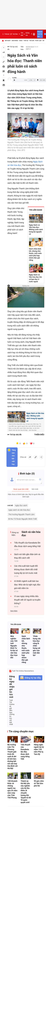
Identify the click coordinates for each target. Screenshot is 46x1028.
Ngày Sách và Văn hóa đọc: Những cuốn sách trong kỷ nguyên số (36, 229)
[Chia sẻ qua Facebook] (30, 457)
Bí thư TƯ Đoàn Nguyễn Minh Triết (22, 519)
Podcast (7, 34)
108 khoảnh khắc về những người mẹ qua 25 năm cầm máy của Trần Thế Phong (12, 789)
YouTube (15, 34)
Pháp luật (38, 40)
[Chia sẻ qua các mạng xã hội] (41, 457)
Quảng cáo (27, 34)
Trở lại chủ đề (12, 48)
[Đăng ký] (30, 677)
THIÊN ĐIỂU (39, 434)
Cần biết (22, 34)
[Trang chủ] (3, 41)
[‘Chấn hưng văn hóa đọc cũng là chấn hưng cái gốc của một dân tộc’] (37, 631)
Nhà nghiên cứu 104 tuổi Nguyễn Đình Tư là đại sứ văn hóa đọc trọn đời (14, 647)
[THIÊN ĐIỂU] (9, 79)
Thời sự (25, 40)
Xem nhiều (15, 40)
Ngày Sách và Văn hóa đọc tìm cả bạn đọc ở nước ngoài (35, 278)
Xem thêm (13, 611)
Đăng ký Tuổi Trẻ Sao (39, 34)
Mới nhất (8, 40)
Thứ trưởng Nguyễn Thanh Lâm (21, 514)
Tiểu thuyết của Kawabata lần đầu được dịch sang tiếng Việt (27, 545)
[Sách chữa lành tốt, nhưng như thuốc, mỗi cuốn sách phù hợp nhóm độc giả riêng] (26, 631)
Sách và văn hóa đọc (31, 534)
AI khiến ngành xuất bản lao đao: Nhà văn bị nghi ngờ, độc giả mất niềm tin (27, 584)
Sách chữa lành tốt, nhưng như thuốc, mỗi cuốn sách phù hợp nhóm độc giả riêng (35, 254)
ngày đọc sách (21, 505)
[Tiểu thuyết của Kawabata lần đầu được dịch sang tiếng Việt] (26, 739)
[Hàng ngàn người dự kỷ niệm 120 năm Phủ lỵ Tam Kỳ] (39, 739)
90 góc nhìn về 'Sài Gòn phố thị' (39, 783)
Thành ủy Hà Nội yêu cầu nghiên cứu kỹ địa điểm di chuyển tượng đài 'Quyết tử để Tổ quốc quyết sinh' (26, 791)
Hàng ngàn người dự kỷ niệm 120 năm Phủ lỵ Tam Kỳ (39, 749)
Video (21, 40)
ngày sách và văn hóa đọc (19, 510)
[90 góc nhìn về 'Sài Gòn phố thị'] (39, 775)
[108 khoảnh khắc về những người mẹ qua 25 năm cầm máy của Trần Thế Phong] (12, 775)
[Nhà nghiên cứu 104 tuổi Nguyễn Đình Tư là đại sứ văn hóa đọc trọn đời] (14, 631)
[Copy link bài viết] (36, 457)
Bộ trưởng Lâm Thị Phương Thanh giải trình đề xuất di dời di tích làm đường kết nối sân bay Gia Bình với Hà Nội (12, 756)
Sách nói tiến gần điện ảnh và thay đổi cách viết (27, 556)
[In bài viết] (4, 85)
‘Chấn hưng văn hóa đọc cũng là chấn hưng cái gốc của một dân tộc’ (37, 645)
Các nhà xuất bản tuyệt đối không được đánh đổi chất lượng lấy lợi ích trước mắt (26, 569)
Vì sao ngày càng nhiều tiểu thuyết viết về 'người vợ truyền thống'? (27, 600)
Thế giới (31, 40)
